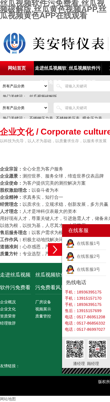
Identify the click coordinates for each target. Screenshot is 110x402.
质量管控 (43, 316)
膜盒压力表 (92, 118)
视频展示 (43, 309)
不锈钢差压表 (68, 118)
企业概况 (8, 302)
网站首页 (17, 68)
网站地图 (8, 399)
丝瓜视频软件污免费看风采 (84, 70)
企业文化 (8, 309)
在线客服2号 (87, 256)
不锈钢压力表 (41, 118)
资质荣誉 (8, 316)
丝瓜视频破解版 (43, 96)
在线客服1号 (87, 243)
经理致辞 (8, 323)
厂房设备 (43, 302)
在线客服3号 (87, 269)
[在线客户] (55, 249)
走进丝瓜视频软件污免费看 (51, 70)
